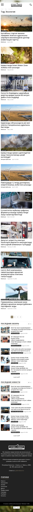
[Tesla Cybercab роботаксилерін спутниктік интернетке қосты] (5, 351)
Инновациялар (4, 180)
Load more (16, 377)
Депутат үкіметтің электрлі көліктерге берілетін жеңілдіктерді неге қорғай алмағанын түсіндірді (16, 242)
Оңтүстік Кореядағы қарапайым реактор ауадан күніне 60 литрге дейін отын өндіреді (15, 95)
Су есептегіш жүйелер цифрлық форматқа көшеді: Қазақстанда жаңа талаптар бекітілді (15, 212)
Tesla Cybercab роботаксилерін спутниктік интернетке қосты (21, 350)
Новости (3, 481)
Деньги (3, 488)
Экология (3, 90)
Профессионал (5, 490)
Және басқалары (15, 333)
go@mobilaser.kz (19, 470)
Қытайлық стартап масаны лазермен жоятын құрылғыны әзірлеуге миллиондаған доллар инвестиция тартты (15, 36)
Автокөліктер (4, 237)
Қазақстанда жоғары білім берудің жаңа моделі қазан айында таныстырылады (20, 359)
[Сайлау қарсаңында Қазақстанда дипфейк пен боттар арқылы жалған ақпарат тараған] (5, 369)
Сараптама (3, 150)
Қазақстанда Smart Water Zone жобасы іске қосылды (14, 66)
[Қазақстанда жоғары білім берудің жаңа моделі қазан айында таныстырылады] (5, 360)
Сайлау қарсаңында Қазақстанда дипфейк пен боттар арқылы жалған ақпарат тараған (21, 369)
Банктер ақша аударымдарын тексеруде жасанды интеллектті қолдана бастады (21, 329)
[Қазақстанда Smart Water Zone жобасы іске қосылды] (16, 55)
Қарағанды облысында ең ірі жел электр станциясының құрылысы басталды (15, 125)
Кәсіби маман (4, 120)
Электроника (4, 483)
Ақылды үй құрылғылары (7, 208)
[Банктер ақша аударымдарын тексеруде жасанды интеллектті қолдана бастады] (5, 330)
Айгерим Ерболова (6, 159)
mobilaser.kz (24, 461)
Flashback (3, 494)
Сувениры (3, 492)
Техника (3, 63)
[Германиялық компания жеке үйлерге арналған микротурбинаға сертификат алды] (16, 292)
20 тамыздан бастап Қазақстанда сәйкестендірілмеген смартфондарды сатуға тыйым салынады (21, 340)
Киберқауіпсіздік (15, 373)
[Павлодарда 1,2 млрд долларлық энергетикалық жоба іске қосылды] (16, 172)
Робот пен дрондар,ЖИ (17, 352)
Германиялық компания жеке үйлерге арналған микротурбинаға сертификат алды (16, 304)
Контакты (3, 496)
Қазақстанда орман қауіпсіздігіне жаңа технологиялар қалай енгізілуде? (15, 155)
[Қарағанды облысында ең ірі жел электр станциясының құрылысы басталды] (16, 112)
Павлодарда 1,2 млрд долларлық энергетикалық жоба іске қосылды (16, 184)
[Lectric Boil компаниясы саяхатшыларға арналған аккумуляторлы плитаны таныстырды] (16, 260)
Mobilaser (3, 42)
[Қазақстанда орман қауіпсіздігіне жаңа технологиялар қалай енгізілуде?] (16, 142)
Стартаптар (4, 31)
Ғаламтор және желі (16, 345)
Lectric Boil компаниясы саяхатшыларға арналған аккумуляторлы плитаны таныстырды (12, 273)
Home (2, 9)
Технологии (4, 486)
